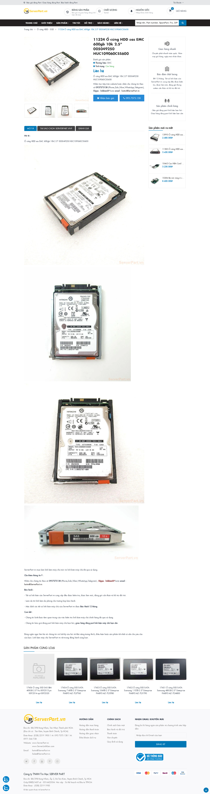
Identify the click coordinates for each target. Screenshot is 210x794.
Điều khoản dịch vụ (87, 737)
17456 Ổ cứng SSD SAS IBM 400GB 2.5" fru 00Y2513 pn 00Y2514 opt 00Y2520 (39, 690)
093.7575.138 (133, 98)
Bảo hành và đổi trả (116, 729)
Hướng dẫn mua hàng (89, 725)
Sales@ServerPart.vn (41, 753)
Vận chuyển (112, 737)
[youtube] (42, 761)
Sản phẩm (62, 23)
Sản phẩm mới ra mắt (161, 128)
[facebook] (34, 761)
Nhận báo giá (106, 98)
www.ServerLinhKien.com (43, 746)
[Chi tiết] (35, 701)
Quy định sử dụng (115, 741)
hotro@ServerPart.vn (130, 90)
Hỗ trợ (88, 23)
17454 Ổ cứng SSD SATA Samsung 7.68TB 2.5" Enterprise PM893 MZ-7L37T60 (72, 690)
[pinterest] (50, 761)
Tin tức (76, 23)
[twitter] (26, 761)
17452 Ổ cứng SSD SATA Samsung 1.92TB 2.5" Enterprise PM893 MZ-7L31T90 (138, 690)
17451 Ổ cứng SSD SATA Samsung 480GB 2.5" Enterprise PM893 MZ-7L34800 (171, 690)
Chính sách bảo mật (116, 725)
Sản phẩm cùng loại (39, 648)
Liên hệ (118, 23)
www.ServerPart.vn (40, 742)
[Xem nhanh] (42, 701)
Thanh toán (112, 733)
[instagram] (57, 761)
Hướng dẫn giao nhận (89, 733)
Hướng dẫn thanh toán (89, 729)
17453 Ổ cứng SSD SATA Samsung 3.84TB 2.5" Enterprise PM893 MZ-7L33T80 (105, 690)
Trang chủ (31, 23)
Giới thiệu (46, 23)
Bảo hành (103, 23)
